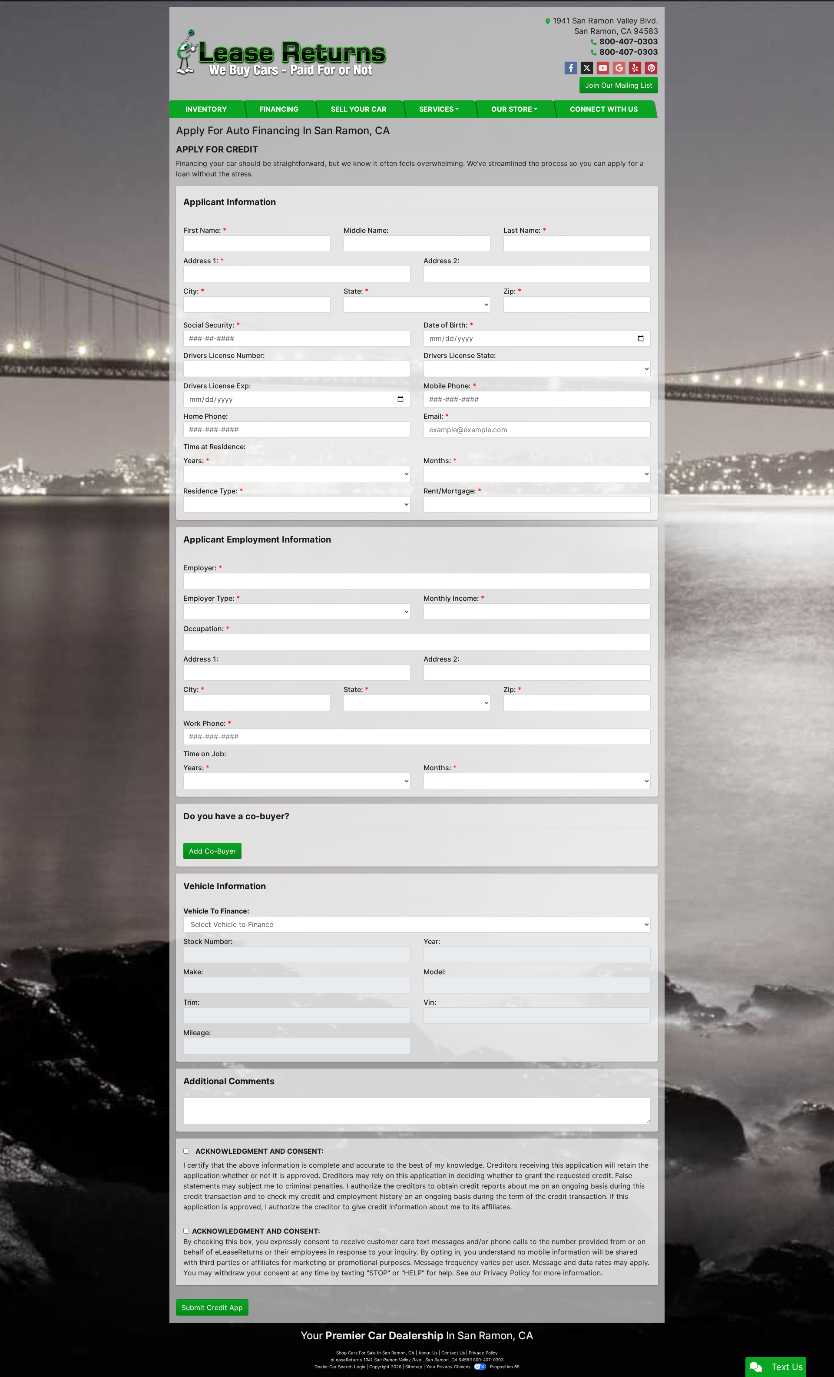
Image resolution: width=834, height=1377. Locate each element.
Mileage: (197, 1032)
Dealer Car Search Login (339, 1366)
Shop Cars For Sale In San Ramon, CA (375, 1352)
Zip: (509, 291)
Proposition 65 (505, 1366)
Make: (193, 971)
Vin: (430, 1002)
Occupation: (203, 628)
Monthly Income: (451, 598)
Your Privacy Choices (449, 1366)
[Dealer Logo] (282, 54)
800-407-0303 (628, 41)
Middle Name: (366, 230)
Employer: (200, 567)
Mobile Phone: (447, 385)
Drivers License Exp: (217, 385)
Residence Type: (210, 491)
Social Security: (209, 325)
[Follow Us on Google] (619, 68)
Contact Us (453, 1352)
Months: (437, 460)
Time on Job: (204, 753)
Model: (435, 971)
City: (191, 291)
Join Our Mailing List (618, 85)
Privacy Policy (506, 1272)
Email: (433, 416)
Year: (432, 941)
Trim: (191, 1002)
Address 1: (200, 260)
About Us (427, 1352)
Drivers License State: (460, 355)
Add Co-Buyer (212, 851)
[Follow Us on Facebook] (571, 68)
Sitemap (413, 1366)
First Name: (202, 230)
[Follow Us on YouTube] (603, 68)
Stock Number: (208, 941)
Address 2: (442, 260)
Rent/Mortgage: (450, 491)
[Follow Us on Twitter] (587, 68)
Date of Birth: (446, 325)
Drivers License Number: (224, 355)
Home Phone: (205, 416)
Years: (193, 460)
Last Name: (522, 230)
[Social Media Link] (635, 68)
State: (353, 291)
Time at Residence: (214, 446)
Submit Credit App (212, 1307)
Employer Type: (209, 598)
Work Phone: (204, 723)
